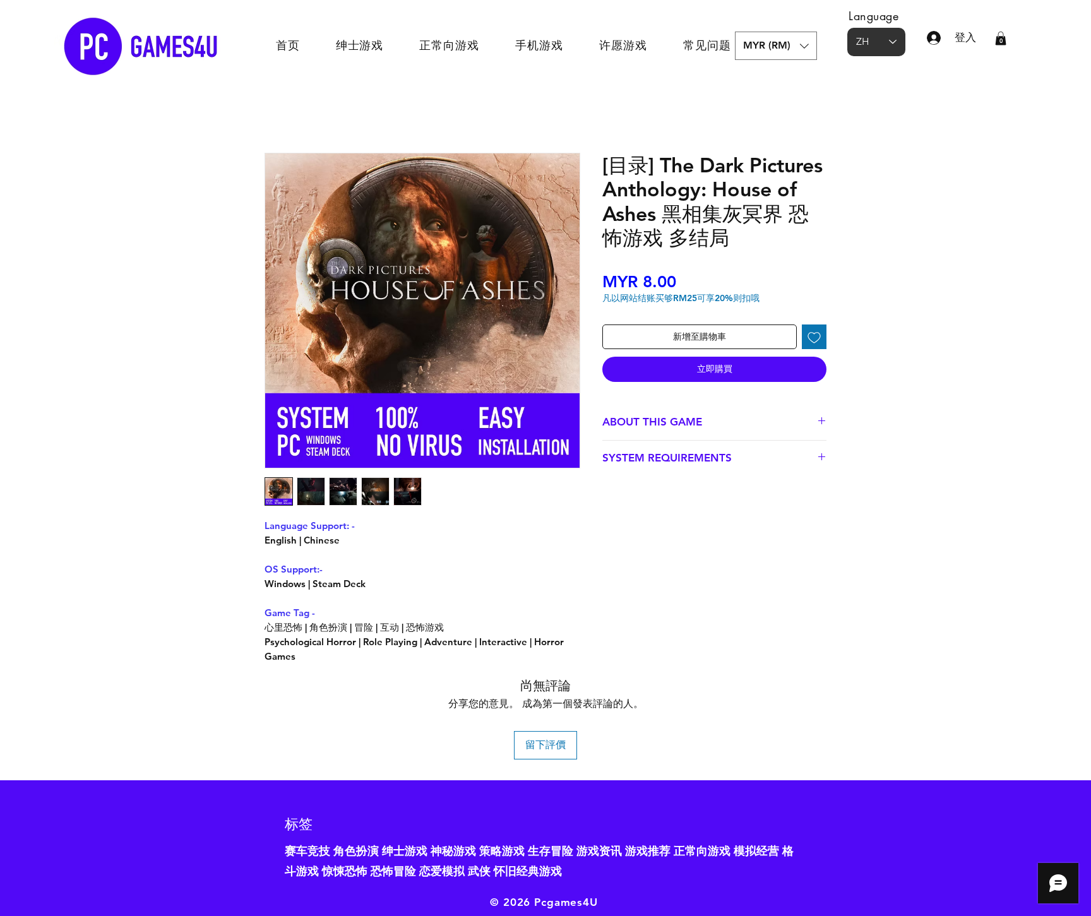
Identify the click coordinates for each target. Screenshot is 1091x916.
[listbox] (776, 46)
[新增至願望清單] (814, 336)
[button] (776, 46)
